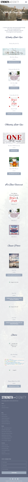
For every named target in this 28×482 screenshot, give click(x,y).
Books (3, 426)
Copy (23, 359)
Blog (2, 412)
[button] (26, 2)
